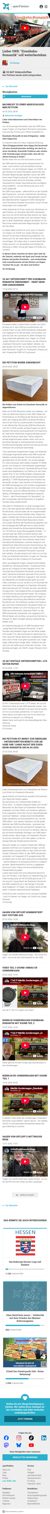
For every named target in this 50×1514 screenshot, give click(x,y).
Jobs (4, 1472)
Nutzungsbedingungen (37, 1495)
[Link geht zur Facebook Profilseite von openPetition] (6, 1438)
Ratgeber (6, 1492)
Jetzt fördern (25, 1419)
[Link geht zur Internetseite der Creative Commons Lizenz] (3, 1511)
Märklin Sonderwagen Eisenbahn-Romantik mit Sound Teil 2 (23, 1022)
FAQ (29, 1470)
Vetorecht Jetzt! (34, 1484)
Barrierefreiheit (33, 1504)
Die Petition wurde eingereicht (21, 362)
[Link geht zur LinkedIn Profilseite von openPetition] (43, 1438)
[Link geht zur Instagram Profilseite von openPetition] (18, 1438)
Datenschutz (32, 1498)
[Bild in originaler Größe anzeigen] (25, 400)
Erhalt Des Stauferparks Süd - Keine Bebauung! (25, 1373)
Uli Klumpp (14, 63)
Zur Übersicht (11, 86)
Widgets (30, 1472)
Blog (4, 1475)
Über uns (6, 1470)
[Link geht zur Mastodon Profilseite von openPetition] (6, 1445)
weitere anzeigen (26, 1195)
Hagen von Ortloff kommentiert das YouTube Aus (22, 914)
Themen (5, 1501)
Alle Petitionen (8, 1495)
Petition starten (8, 1498)
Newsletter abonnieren (25, 1457)
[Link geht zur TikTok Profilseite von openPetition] (31, 1438)
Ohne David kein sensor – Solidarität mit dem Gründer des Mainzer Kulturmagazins (25, 1318)
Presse (5, 1478)
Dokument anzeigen (13, 115)
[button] (41, 7)
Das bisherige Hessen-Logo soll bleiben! (25, 1263)
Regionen (6, 1504)
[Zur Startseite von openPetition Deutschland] (15, 6)
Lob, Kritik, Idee (9, 1481)
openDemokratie (34, 1475)
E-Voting (31, 1481)
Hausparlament (34, 1478)
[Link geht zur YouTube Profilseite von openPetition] (31, 1445)
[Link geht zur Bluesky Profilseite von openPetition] (18, 1445)
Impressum (32, 1501)
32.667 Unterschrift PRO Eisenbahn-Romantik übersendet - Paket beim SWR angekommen (24, 282)
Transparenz (32, 1492)
